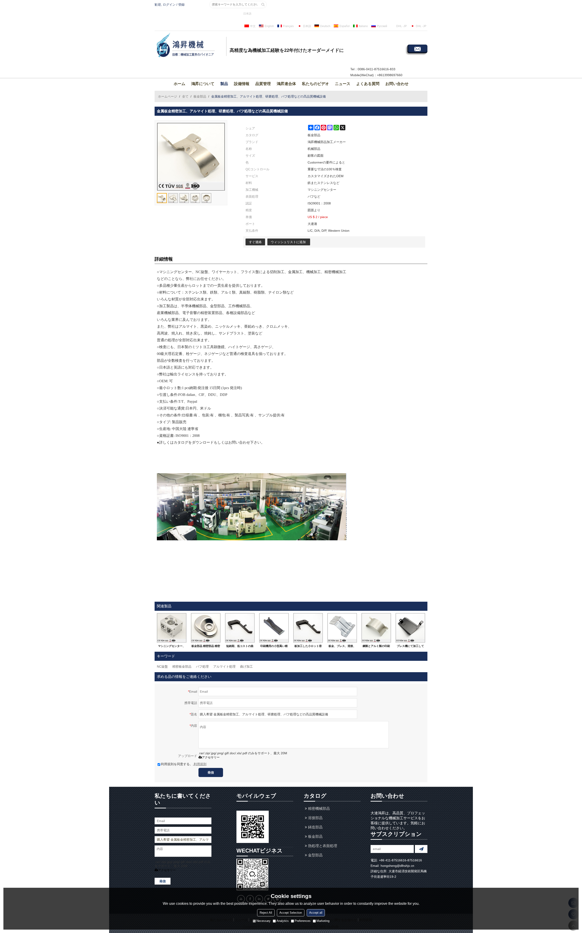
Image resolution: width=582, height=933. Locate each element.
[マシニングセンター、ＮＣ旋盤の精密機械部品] (171, 628)
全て (185, 96)
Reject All (266, 912)
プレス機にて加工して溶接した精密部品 (410, 646)
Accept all (315, 912)
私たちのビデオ (315, 84)
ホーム (179, 84)
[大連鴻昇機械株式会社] (190, 45)
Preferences (303, 921)
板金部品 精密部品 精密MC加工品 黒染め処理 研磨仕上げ (205, 646)
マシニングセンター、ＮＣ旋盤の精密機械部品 (171, 646)
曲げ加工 (246, 666)
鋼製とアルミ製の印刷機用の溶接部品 (376, 646)
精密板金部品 (181, 666)
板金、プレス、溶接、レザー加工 (342, 646)
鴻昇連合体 (286, 84)
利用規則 (200, 764)
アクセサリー (211, 757)
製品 (224, 84)
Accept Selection (290, 912)
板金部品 (199, 96)
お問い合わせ (397, 84)
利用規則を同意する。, (183, 764)
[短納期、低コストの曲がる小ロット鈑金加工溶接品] (240, 628)
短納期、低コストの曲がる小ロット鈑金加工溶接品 (239, 646)
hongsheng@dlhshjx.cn (397, 866)
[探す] (263, 4)
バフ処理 (202, 666)
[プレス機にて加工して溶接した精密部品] (410, 628)
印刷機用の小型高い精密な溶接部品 (274, 646)
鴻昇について (202, 84)
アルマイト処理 (224, 666)
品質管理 (263, 84)
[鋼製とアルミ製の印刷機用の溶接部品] (376, 628)
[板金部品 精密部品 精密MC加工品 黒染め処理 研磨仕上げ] (206, 628)
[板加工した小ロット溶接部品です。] (308, 628)
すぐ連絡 (255, 242)
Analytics (282, 921)
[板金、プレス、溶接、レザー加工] (342, 628)
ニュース (342, 84)
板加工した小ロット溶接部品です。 (308, 646)
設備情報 (241, 84)
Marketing (322, 921)
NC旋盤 (162, 666)
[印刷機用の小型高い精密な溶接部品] (274, 628)
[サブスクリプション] (421, 849)
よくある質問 (367, 84)
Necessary (263, 921)
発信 (211, 772)
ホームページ (167, 96)
